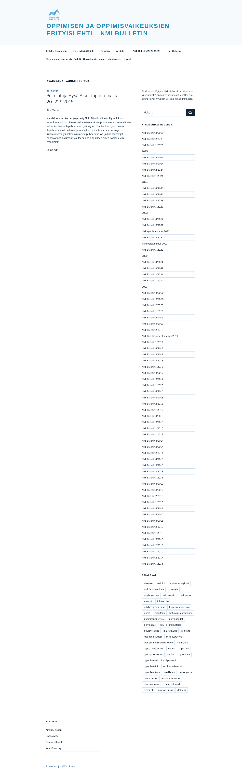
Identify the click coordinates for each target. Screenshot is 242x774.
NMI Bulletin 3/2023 (152, 194)
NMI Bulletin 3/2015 (152, 422)
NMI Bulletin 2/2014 (152, 452)
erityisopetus (169, 595)
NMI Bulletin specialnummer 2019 (160, 336)
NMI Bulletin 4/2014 (152, 440)
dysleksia (173, 589)
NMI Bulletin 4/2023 (152, 188)
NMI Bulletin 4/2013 (152, 459)
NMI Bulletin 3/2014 (152, 446)
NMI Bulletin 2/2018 (152, 360)
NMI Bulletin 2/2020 (152, 305)
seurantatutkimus (170, 678)
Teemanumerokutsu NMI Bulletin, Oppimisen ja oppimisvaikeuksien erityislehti (89, 59)
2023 (145, 212)
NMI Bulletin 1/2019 (152, 342)
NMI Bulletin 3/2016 (152, 397)
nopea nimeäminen (154, 648)
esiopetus (186, 595)
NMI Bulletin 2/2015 (152, 428)
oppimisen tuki (151, 666)
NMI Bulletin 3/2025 (152, 132)
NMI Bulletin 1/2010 (152, 551)
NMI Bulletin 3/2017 (152, 379)
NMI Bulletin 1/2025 (152, 145)
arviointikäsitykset (179, 583)
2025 (145, 151)
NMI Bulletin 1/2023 (152, 206)
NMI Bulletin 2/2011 (152, 526)
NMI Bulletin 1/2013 (152, 477)
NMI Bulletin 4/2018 (152, 348)
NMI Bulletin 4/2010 (152, 514)
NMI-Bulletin (174, 51)
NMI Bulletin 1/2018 (152, 366)
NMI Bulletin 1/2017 (152, 385)
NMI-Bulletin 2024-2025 (146, 51)
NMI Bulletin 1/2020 (152, 311)
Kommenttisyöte (54, 742)
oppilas (171, 654)
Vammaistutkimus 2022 (154, 243)
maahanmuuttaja (153, 636)
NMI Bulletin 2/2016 (152, 403)
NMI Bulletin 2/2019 (152, 329)
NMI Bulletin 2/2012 (152, 496)
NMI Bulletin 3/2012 (152, 490)
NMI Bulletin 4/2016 (152, 391)
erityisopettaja (151, 595)
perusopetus (185, 672)
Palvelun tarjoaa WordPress (60, 766)
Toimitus (105, 51)
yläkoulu (181, 690)
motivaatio (182, 642)
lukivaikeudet (176, 618)
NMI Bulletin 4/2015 (152, 416)
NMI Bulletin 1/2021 (152, 280)
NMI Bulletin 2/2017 (152, 557)
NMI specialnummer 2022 (156, 231)
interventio (163, 601)
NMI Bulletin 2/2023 (152, 200)
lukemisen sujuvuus (154, 618)
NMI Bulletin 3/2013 (152, 465)
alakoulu (148, 583)
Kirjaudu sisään (54, 729)
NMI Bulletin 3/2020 (153, 299)
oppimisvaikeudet (172, 666)
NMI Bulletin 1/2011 (152, 532)
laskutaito (159, 612)
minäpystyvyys (174, 636)
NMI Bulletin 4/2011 (152, 508)
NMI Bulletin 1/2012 (152, 502)
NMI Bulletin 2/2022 (152, 237)
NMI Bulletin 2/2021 (152, 274)
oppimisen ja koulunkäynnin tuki (160, 660)
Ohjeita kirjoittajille (83, 51)
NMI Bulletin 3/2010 (152, 539)
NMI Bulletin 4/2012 (152, 483)
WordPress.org (53, 748)
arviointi (161, 583)
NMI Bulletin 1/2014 (152, 563)
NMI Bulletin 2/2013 (152, 471)
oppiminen (184, 654)
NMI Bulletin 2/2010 (152, 545)
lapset (147, 612)
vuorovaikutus (165, 690)
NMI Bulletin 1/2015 (152, 434)
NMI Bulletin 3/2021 (152, 268)
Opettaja (184, 648)
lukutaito (185, 630)
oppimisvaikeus (152, 672)
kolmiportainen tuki (179, 607)
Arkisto (120, 51)
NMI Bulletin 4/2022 (152, 219)
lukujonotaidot (151, 630)
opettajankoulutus (153, 654)
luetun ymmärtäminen (180, 612)
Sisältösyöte (52, 735)
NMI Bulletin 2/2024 (152, 169)
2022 (145, 256)
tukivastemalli (172, 684)
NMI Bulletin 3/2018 (152, 354)
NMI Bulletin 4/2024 (152, 157)
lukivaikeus (150, 624)
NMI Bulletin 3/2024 (152, 163)
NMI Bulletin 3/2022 (152, 225)
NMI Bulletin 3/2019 (152, 323)
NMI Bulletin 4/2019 (152, 317)
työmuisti (148, 690)
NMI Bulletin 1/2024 (152, 176)
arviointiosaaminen (154, 589)
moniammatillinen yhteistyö (158, 642)
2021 (144, 286)
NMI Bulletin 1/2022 (152, 249)
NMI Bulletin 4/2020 (153, 292)
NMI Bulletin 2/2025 (152, 138)
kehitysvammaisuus (154, 607)
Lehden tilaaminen (56, 51)
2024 (145, 182)
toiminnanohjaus (152, 684)
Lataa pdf (52, 150)
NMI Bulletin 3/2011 (152, 520)
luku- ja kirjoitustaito (170, 624)
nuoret (171, 648)
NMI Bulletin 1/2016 (152, 409)
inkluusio (148, 601)
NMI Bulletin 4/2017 (152, 372)
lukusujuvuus (170, 630)
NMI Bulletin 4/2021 (152, 262)
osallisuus (169, 672)
